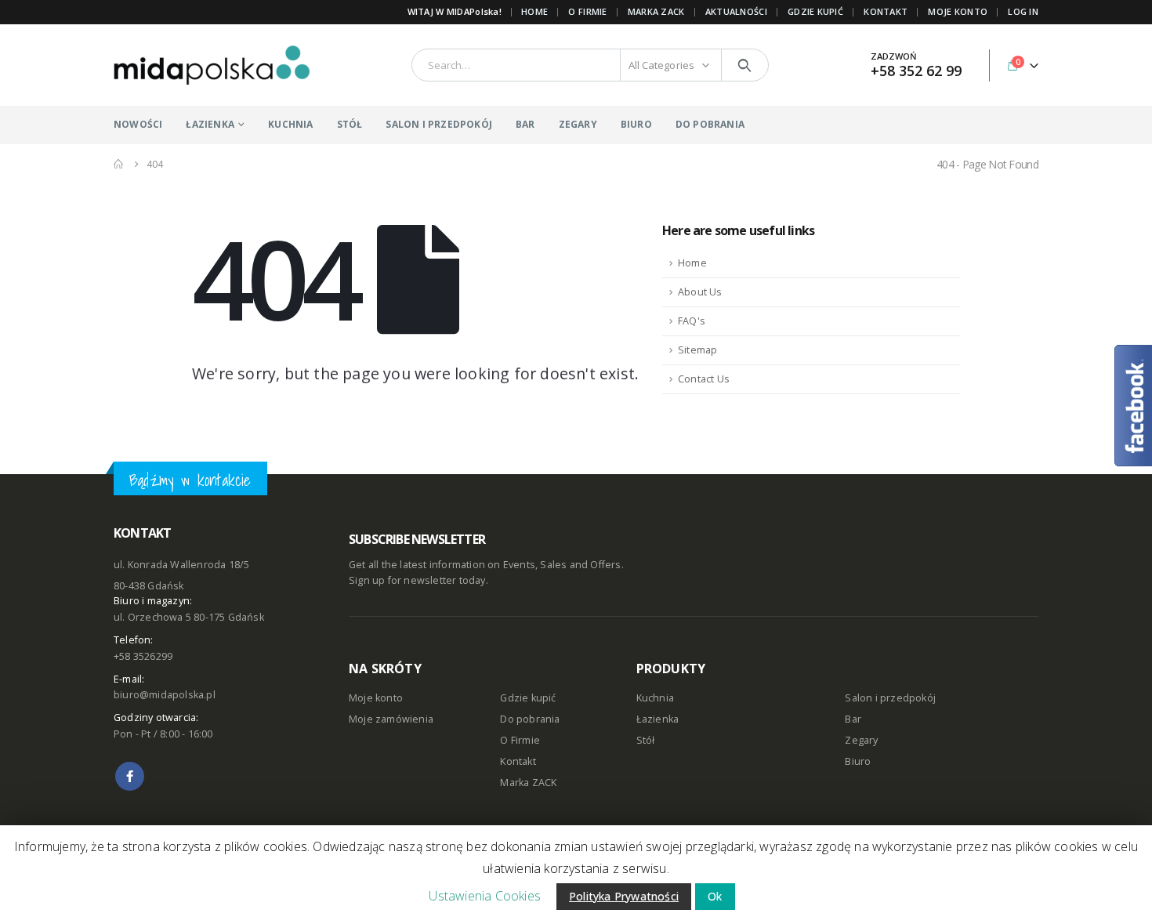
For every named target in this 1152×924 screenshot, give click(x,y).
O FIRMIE (587, 11)
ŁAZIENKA (210, 124)
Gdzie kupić (528, 698)
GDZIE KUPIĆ (815, 11)
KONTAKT (885, 11)
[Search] (745, 65)
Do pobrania (530, 719)
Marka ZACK (656, 11)
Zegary (861, 740)
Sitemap (697, 350)
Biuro (858, 761)
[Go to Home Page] (119, 164)
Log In (1023, 11)
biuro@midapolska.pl (165, 694)
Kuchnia (655, 698)
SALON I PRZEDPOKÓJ (439, 124)
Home (534, 11)
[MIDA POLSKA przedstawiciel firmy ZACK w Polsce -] (212, 65)
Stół (645, 740)
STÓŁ (350, 124)
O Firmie (520, 740)
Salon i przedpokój (890, 698)
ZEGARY (578, 124)
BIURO (636, 124)
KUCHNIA (290, 124)
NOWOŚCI (138, 124)
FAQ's (691, 321)
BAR (525, 124)
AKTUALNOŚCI (736, 11)
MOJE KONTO (957, 11)
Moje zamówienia (391, 719)
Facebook (129, 776)
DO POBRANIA (710, 124)
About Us (700, 292)
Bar (853, 719)
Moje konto (376, 698)
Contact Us (704, 379)
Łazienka (657, 719)
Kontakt (517, 761)
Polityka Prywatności (624, 896)
